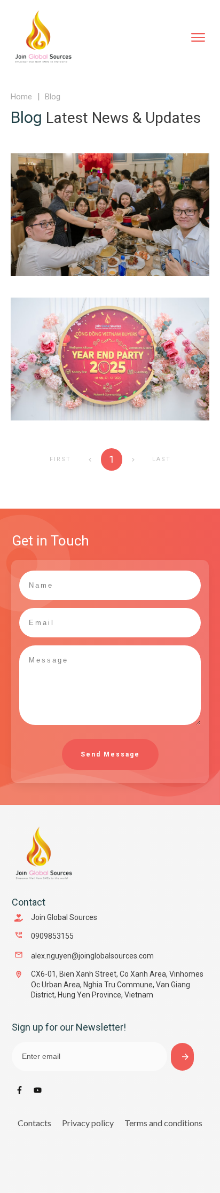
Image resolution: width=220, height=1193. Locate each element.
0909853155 (52, 936)
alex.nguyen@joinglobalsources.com (92, 956)
